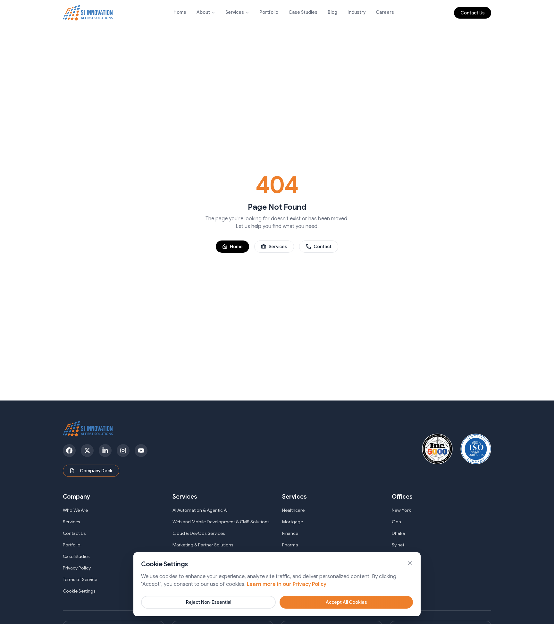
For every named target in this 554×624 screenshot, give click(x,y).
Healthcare (293, 510)
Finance (290, 533)
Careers (385, 12)
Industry (356, 12)
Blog (332, 12)
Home (179, 12)
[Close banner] (410, 563)
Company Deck (96, 471)
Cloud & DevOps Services (198, 533)
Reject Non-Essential (208, 602)
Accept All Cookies (346, 602)
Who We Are (75, 510)
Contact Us (472, 13)
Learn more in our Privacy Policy (286, 584)
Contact (323, 246)
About (203, 12)
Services (234, 12)
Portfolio (268, 12)
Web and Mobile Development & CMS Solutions (221, 522)
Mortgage (292, 522)
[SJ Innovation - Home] (88, 13)
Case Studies (303, 12)
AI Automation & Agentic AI (200, 510)
